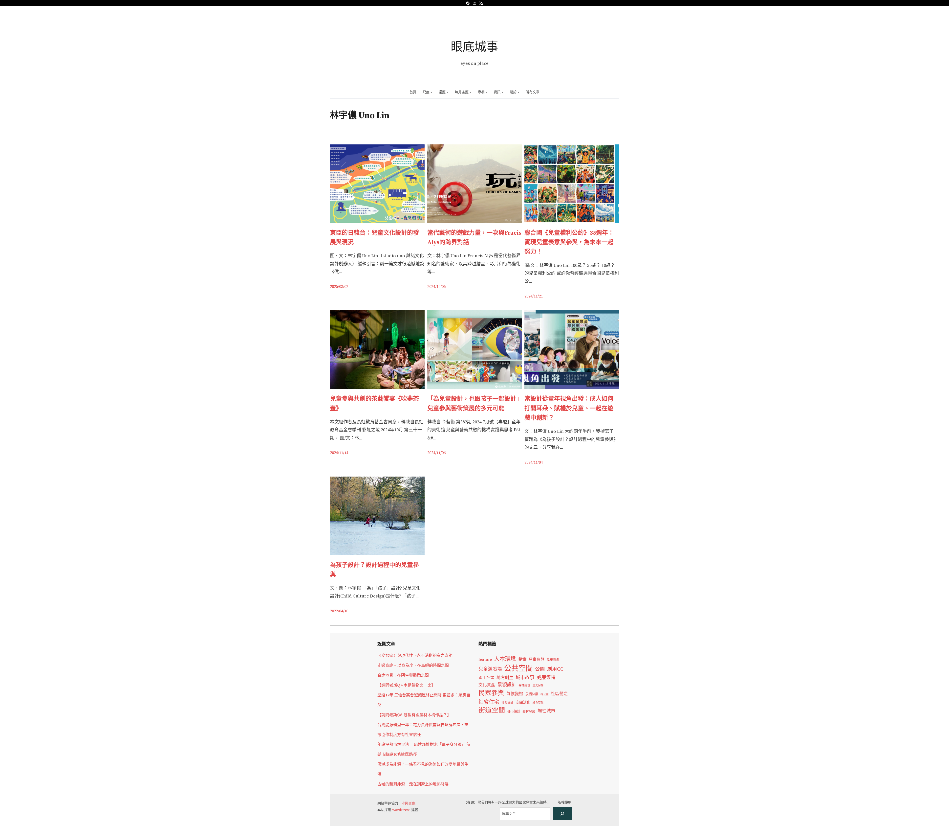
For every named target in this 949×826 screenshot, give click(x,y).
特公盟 (544, 694)
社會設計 (507, 703)
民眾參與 (491, 692)
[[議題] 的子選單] (447, 92)
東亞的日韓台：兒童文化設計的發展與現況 (374, 237)
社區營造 (559, 694)
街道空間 (491, 710)
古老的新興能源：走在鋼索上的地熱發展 (413, 784)
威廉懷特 (546, 677)
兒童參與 (536, 659)
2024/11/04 (533, 462)
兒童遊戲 (553, 660)
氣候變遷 (514, 694)
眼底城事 (474, 46)
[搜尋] (562, 813)
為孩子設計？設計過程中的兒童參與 (374, 569)
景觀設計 (506, 684)
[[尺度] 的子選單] (431, 92)
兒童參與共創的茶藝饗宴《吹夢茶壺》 (374, 403)
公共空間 (518, 668)
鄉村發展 (528, 711)
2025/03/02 (339, 286)
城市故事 (525, 677)
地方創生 (504, 678)
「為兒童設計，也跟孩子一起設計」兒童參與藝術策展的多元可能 (473, 403)
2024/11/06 (436, 452)
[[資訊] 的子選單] (502, 92)
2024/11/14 (339, 452)
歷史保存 (538, 685)
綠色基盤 (538, 703)
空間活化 (523, 702)
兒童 (522, 659)
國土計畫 (486, 677)
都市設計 (513, 711)
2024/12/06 (436, 286)
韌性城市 (546, 711)
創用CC (555, 669)
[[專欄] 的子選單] (486, 92)
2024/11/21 (533, 296)
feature (485, 659)
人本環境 (505, 659)
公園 (540, 669)
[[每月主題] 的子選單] (470, 92)
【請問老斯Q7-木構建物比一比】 (406, 685)
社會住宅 (488, 701)
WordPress (401, 809)
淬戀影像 (408, 803)
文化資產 (486, 685)
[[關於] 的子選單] (518, 92)
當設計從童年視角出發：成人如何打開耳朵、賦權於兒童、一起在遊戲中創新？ (568, 408)
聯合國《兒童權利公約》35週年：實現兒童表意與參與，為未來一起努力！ (569, 242)
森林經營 (524, 685)
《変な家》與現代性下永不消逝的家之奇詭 (415, 655)
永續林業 (531, 694)
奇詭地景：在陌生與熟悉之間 (403, 675)
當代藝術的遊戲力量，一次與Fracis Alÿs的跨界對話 (474, 237)
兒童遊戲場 (490, 669)
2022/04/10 (339, 611)
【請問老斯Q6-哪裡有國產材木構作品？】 (414, 714)
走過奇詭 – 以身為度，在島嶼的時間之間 (413, 665)
